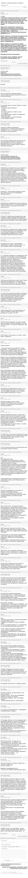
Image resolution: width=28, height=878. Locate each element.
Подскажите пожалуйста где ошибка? (11, 158)
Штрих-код (3, 72)
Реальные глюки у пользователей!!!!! (10, 157)
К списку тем (4, 60)
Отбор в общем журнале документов (10, 74)
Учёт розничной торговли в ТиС (9, 156)
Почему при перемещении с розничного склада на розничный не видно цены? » (14, 867)
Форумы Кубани (12, 872)
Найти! (25, 7)
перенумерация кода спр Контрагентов (11, 75)
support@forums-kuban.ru (17, 873)
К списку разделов (22, 63)
